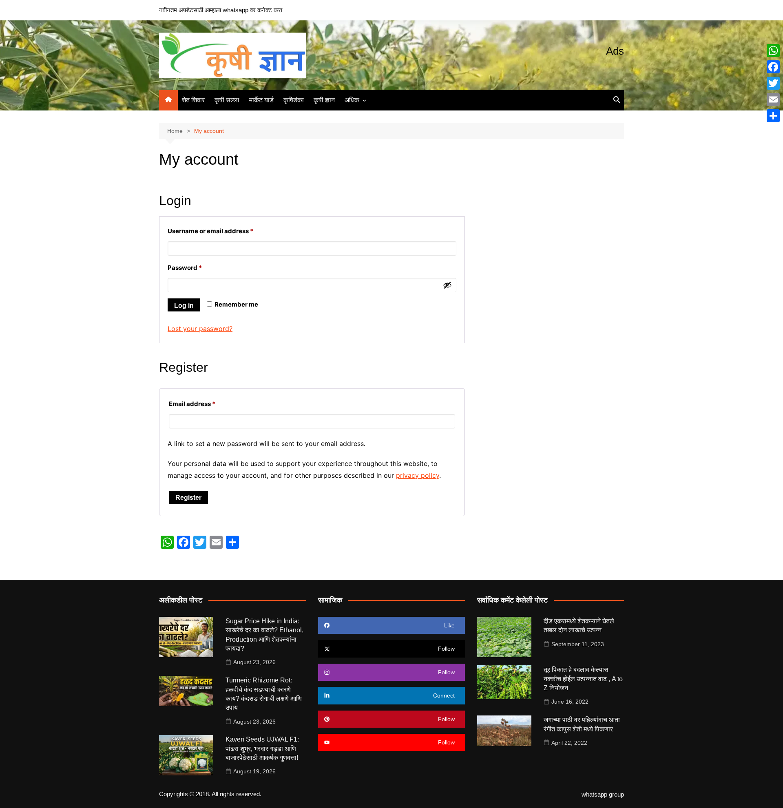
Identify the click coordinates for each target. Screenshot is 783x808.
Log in (184, 305)
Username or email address (224, 231)
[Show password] (447, 284)
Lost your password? (200, 329)
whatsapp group (603, 794)
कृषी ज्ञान (324, 100)
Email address (205, 404)
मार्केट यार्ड (261, 100)
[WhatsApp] (773, 50)
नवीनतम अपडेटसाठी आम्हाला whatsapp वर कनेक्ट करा (220, 10)
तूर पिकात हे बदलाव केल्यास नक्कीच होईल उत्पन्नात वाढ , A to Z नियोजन (583, 678)
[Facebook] (773, 67)
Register (188, 497)
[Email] (773, 99)
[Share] (773, 116)
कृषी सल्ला (227, 100)
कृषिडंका (293, 100)
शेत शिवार (193, 100)
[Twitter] (773, 83)
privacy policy (417, 475)
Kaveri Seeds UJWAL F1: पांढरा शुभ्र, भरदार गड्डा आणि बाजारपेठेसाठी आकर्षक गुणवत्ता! (262, 748)
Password (198, 267)
